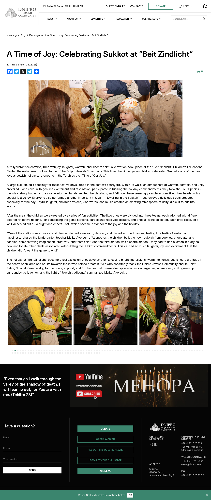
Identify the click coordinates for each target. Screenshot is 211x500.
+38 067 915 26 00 (191, 446)
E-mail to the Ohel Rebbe (105, 460)
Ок (130, 495)
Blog (23, 35)
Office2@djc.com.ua (192, 450)
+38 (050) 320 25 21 (192, 461)
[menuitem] (185, 6)
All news (105, 470)
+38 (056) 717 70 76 (192, 475)
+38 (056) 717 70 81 (192, 443)
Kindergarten (36, 35)
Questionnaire (115, 6)
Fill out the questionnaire (105, 449)
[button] (10, 316)
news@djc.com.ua (191, 464)
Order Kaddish (105, 439)
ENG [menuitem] (186, 6)
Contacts (136, 6)
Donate (161, 6)
